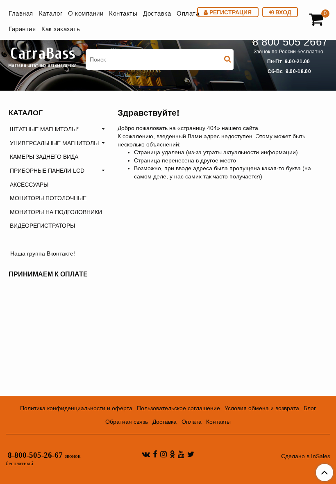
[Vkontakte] (146, 454)
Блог (310, 408)
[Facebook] (155, 454)
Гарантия (22, 28)
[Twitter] (190, 454)
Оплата (188, 13)
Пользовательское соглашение (178, 408)
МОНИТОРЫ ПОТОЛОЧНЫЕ (48, 198)
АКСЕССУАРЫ (29, 184)
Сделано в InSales (305, 456)
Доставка (157, 13)
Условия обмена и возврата (262, 408)
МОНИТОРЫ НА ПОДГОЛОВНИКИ (56, 212)
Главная (21, 13)
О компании (85, 13)
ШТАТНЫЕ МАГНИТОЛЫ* (44, 129)
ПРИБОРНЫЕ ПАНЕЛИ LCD (47, 170)
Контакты (123, 13)
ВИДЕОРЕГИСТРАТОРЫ (42, 225)
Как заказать (60, 28)
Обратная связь (126, 421)
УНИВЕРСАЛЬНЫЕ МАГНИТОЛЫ (54, 143)
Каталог (51, 13)
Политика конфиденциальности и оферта (76, 408)
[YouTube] (181, 454)
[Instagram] (163, 454)
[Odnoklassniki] (172, 454)
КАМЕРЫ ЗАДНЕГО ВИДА (44, 156)
